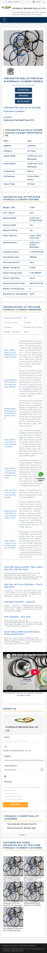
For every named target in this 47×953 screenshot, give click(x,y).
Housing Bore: (10, 164)
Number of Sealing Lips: (14, 289)
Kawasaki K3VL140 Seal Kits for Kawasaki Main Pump (10, 514)
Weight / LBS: (9, 208)
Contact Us (15, 946)
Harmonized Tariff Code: (14, 283)
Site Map (24, 946)
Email (6, 737)
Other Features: (10, 236)
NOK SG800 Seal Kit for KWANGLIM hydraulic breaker (10, 353)
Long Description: (11, 252)
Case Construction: (11, 262)
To (6, 747)
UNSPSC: (8, 146)
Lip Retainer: (9, 176)
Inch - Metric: (9, 213)
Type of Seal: (9, 184)
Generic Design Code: (12, 273)
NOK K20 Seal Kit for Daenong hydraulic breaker (10, 493)
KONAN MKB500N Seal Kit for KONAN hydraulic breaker (10, 413)
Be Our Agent (24, 101)
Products (11, 23)
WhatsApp (23, 96)
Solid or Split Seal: (11, 278)
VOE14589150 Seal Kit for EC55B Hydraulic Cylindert (10, 544)
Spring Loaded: (9, 225)
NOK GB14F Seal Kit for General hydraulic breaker (10, 443)
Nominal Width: (10, 218)
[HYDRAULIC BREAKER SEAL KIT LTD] (6, 7)
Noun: (6, 141)
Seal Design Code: (11, 257)
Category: (8, 151)
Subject (7, 756)
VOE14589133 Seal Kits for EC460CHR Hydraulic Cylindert (10, 473)
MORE (22, 835)
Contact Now (23, 90)
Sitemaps (31, 946)
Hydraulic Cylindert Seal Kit (25, 23)
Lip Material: (9, 171)
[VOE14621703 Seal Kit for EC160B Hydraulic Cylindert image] (23, 50)
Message (7, 782)
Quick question (11, 766)
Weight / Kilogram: (11, 268)
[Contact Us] (41, 476)
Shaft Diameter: (10, 243)
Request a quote (13, 2)
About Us (5, 946)
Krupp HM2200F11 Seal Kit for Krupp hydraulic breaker (10, 383)
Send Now (15, 804)
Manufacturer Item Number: (15, 294)
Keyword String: (10, 230)
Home (4, 23)
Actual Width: (10, 156)
